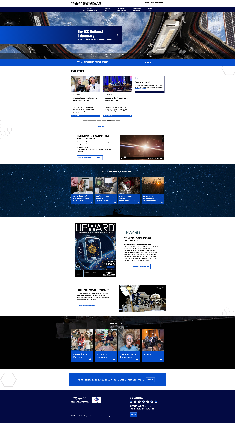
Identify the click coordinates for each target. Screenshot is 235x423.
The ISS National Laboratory (81, 55)
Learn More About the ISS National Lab (89, 158)
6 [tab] (109, 120)
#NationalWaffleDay (140, 89)
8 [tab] (118, 120)
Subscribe (150, 380)
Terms (103, 416)
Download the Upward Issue (141, 266)
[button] (141, 3)
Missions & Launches (93, 55)
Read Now (148, 62)
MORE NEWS (101, 126)
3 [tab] (94, 120)
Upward (134, 55)
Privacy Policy (94, 416)
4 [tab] (99, 120)
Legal (109, 416)
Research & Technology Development (90, 9)
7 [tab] (113, 120)
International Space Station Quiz (151, 55)
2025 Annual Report (108, 55)
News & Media (150, 9)
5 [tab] (104, 120)
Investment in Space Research (121, 9)
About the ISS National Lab (137, 9)
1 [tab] (85, 120)
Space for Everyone (107, 9)
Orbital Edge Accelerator (122, 55)
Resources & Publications (157, 2)
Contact (147, 2)
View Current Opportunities (86, 306)
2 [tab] (90, 120)
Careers (133, 414)
